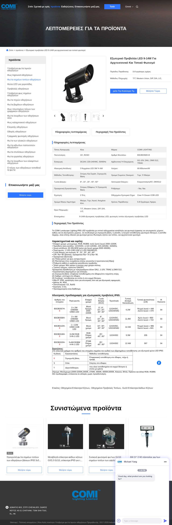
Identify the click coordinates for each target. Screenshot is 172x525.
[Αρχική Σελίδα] (9, 7)
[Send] (165, 521)
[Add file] (119, 521)
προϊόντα (55, 6)
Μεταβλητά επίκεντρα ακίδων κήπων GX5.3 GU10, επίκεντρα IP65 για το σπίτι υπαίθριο (65, 459)
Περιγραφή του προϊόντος (111, 132)
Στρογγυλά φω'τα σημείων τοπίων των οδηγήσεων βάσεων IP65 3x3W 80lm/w (24, 459)
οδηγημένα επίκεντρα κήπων (75, 388)
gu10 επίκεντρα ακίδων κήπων (137, 388)
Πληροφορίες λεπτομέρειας (71, 132)
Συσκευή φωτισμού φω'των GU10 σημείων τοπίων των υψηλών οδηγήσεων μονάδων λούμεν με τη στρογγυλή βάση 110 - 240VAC (105, 459)
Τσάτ (112, 6)
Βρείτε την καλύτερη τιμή (123, 91)
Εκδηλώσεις (67, 6)
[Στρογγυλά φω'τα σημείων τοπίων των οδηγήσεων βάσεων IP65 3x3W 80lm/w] (24, 437)
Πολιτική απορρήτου (27, 522)
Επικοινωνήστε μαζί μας (87, 6)
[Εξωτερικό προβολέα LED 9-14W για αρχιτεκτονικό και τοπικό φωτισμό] (79, 83)
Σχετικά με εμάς (42, 6)
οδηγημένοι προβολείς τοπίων (106, 388)
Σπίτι (30, 6)
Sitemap (13, 522)
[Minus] (165, 461)
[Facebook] (159, 362)
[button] (10, 443)
